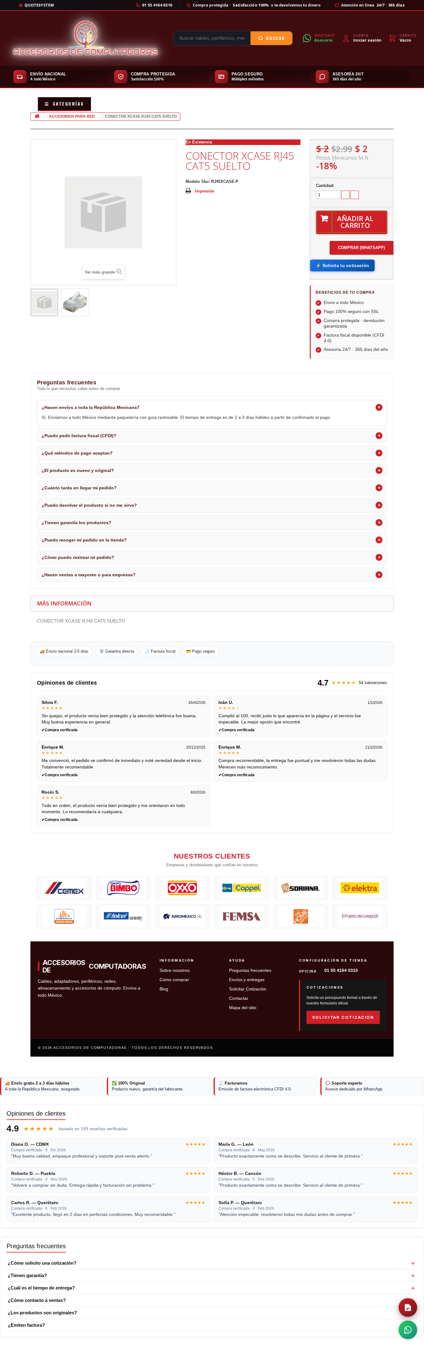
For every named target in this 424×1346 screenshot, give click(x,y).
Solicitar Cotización (247, 989)
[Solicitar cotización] (408, 1307)
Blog (164, 989)
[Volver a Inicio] (37, 116)
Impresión (204, 191)
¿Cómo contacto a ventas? (37, 1300)
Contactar (238, 998)
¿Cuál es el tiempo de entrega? (41, 1287)
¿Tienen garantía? (27, 1275)
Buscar (275, 38)
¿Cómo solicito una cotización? (42, 1263)
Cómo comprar (174, 979)
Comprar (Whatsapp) (361, 247)
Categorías (64, 103)
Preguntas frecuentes (250, 970)
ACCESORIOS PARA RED (72, 116)
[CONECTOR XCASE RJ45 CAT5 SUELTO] (44, 302)
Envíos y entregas (246, 979)
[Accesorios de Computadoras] (85, 38)
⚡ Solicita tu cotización (342, 265)
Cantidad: (325, 185)
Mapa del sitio (242, 1007)
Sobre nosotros (175, 970)
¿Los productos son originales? (42, 1312)
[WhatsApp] (408, 1330)
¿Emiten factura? (26, 1325)
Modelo (193, 181)
